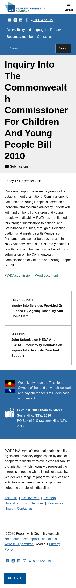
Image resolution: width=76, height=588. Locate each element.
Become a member (20, 36)
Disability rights (16, 503)
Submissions (19, 166)
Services (37, 503)
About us (11, 498)
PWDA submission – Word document (31, 275)
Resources (55, 503)
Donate (55, 30)
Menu (69, 10)
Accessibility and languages (27, 30)
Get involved (30, 498)
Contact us (44, 36)
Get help (50, 498)
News (9, 508)
